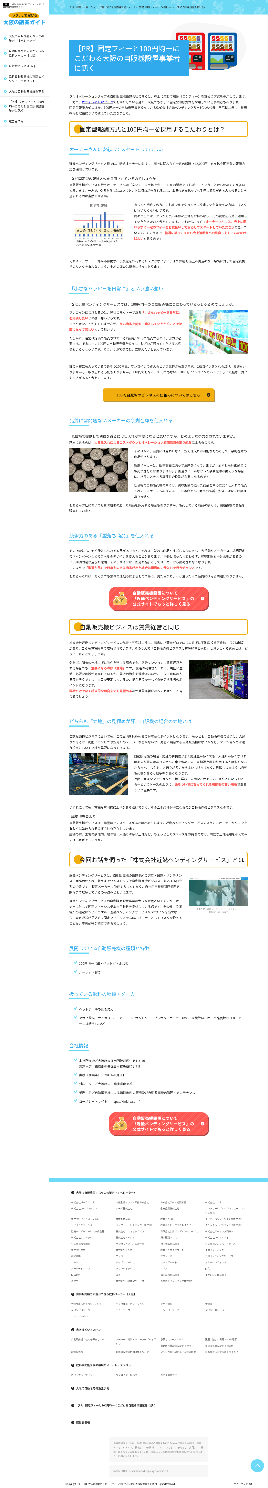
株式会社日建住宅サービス (23, 350)
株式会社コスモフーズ (20, 225)
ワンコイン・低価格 (126, 1374)
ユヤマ (11, 343)
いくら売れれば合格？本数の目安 (178, 1351)
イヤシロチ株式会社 (19, 337)
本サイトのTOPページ (97, 102)
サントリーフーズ (169, 1310)
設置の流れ (77, 1351)
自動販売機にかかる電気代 (219, 1345)
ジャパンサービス (18, 271)
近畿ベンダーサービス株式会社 (26, 129)
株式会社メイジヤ (18, 166)
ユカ (10, 324)
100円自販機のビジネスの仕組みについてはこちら (159, 394)
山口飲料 (13, 317)
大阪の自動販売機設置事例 (26, 91)
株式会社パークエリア (83, 1202)
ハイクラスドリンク (81, 1225)
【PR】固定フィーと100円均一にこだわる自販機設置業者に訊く (26, 106)
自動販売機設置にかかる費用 (175, 1345)
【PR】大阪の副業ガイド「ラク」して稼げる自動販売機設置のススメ (117, 1483)
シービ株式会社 (124, 1208)
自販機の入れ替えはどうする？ (221, 1351)
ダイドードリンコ (214, 1310)
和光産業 (13, 238)
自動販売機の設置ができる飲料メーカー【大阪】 (26, 53)
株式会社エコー (17, 212)
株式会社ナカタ (213, 1202)
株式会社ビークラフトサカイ (175, 1225)
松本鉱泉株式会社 (18, 330)
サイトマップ (241, 1483)
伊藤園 (208, 1303)
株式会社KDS (167, 1219)
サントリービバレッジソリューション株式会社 (225, 1210)
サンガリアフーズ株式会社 (23, 193)
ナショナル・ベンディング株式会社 (224, 1225)
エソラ (11, 245)
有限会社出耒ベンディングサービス (25, 145)
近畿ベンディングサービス (23, 258)
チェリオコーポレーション (130, 1303)
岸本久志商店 (123, 1219)
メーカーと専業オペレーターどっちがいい (136, 1341)
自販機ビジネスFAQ (22, 66)
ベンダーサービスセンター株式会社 (135, 1225)
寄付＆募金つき (168, 1374)
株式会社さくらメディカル (85, 1219)
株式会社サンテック (19, 160)
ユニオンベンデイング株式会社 (26, 356)
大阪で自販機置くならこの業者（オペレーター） (26, 38)
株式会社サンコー (18, 219)
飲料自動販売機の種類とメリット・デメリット (26, 78)
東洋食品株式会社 (18, 199)
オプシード (14, 252)
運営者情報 (16, 121)
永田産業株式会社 (169, 1208)
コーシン (13, 265)
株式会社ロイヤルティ (20, 180)
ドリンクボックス (18, 297)
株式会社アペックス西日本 (23, 153)
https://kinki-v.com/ (218, 911)
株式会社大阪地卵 (18, 186)
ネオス (11, 304)
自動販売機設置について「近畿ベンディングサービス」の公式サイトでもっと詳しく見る (163, 598)
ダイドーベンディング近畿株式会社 (224, 1219)
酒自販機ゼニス (17, 173)
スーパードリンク (18, 291)
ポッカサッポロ (79, 1316)
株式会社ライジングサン (84, 1208)
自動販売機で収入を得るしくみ (87, 1339)
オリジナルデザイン (81, 1374)
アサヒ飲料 (166, 1303)
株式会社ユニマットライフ (23, 136)
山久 (10, 311)
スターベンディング (19, 284)
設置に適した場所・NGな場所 (221, 1339)
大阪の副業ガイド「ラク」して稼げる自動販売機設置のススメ (24, 5)
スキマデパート (17, 278)
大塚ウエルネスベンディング (86, 1303)
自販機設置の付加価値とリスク (132, 1351)
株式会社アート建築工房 (173, 1202)
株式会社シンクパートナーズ (24, 206)
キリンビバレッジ (80, 1310)
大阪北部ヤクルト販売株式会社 (132, 1202)
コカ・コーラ (123, 1310)
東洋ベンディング (18, 232)
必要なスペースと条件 (172, 1339)
